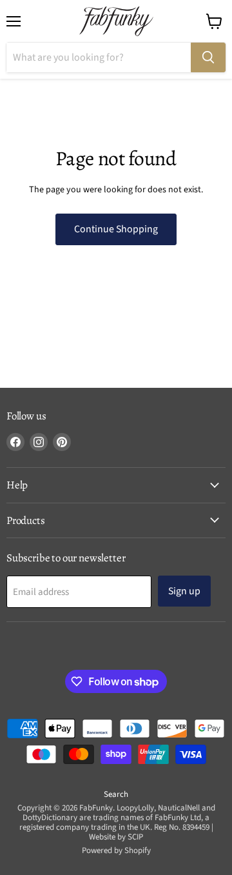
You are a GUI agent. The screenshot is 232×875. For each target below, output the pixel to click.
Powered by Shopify (116, 850)
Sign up (184, 591)
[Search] (208, 57)
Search (116, 794)
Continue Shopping (116, 229)
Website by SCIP (116, 837)
